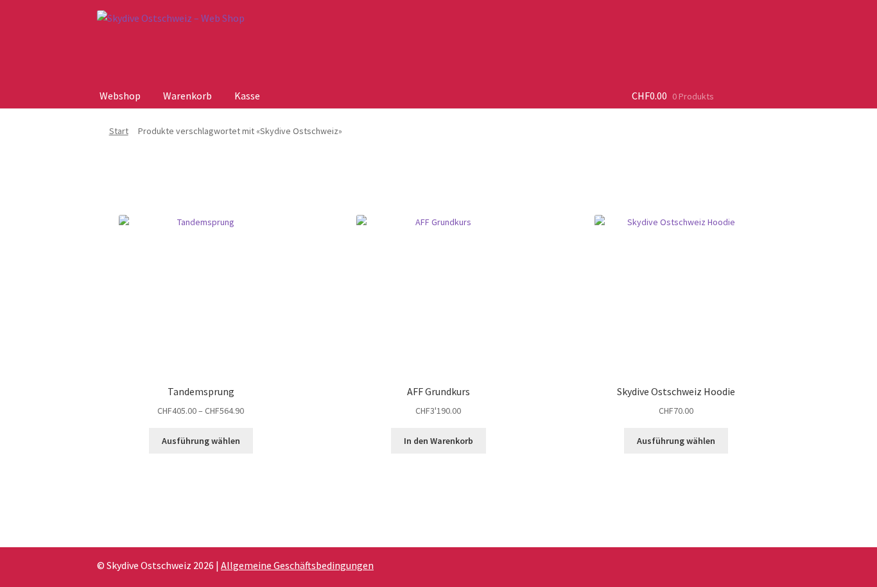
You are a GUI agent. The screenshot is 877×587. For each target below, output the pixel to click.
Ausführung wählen (201, 441)
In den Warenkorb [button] (438, 441)
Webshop (120, 95)
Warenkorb (187, 95)
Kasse (247, 95)
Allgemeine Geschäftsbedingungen (297, 565)
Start (118, 131)
